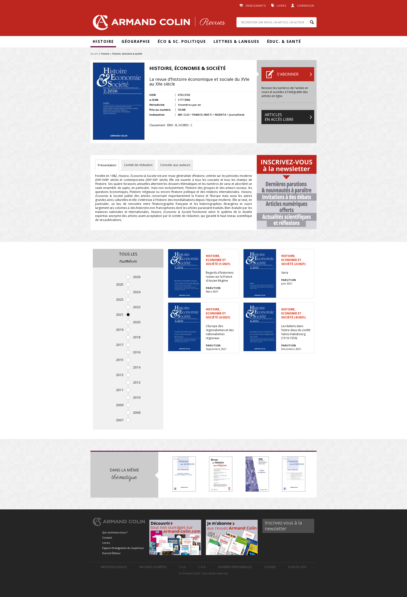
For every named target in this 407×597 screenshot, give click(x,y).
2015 (119, 359)
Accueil (94, 53)
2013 (119, 375)
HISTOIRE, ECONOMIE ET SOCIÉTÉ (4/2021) (293, 313)
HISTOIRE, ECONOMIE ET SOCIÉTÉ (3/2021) (218, 313)
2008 (136, 412)
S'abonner (287, 74)
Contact (107, 537)
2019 (119, 329)
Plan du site (297, 567)
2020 (136, 322)
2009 (119, 405)
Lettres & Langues (236, 41)
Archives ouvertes (152, 567)
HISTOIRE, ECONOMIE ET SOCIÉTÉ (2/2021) (293, 260)
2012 (136, 382)
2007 (119, 420)
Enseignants (256, 5)
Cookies (270, 567)
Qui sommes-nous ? (114, 532)
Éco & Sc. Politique (182, 41)
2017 (119, 344)
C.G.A (202, 567)
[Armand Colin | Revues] (157, 23)
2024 (136, 292)
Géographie (136, 41)
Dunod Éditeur (111, 553)
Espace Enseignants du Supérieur (123, 548)
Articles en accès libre (279, 117)
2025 (119, 284)
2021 (119, 314)
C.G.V (182, 567)
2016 (136, 352)
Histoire (103, 41)
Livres (281, 5)
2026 (136, 277)
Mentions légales (114, 567)
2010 (136, 397)
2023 (119, 299)
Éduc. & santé (284, 41)
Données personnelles (235, 567)
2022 (136, 307)
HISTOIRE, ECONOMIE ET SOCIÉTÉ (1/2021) (218, 260)
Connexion (305, 5)
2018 (136, 337)
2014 (136, 367)
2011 (119, 390)
